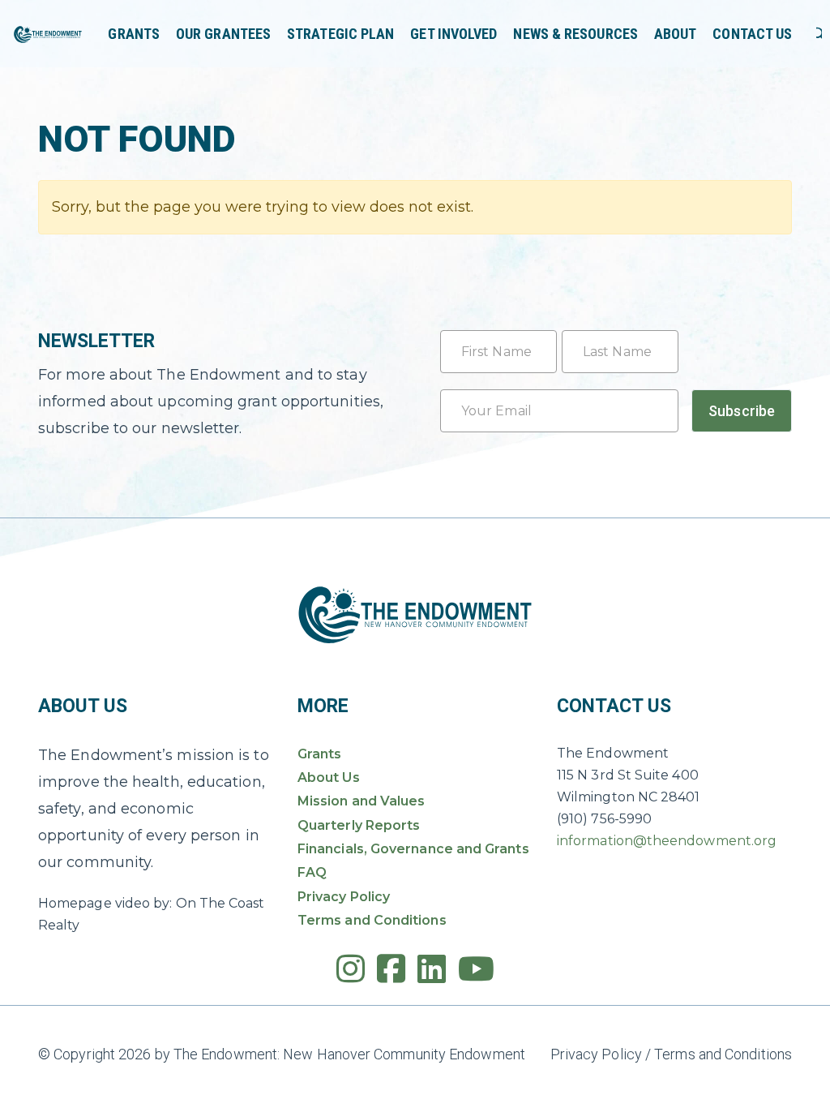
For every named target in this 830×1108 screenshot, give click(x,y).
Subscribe (741, 410)
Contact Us (752, 33)
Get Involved (453, 33)
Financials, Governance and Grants (413, 849)
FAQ (312, 872)
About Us (328, 777)
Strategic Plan (340, 33)
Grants (134, 33)
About (675, 33)
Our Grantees (223, 33)
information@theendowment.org (667, 840)
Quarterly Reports (358, 825)
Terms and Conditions (372, 920)
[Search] (819, 34)
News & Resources (575, 33)
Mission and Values (361, 801)
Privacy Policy (343, 896)
